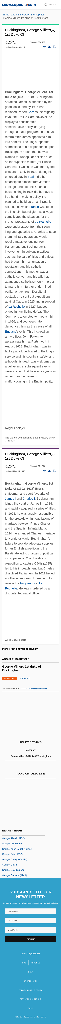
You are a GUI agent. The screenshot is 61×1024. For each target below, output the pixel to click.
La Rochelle (43, 221)
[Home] (19, 4)
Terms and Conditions (30, 999)
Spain (31, 176)
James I (10, 498)
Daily (30, 1008)
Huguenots (27, 583)
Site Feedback (30, 981)
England (10, 331)
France (34, 207)
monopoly (30, 750)
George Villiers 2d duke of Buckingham (30, 756)
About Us (35, 963)
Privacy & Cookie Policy (30, 990)
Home (23, 963)
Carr (31, 112)
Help (30, 972)
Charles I (29, 498)
